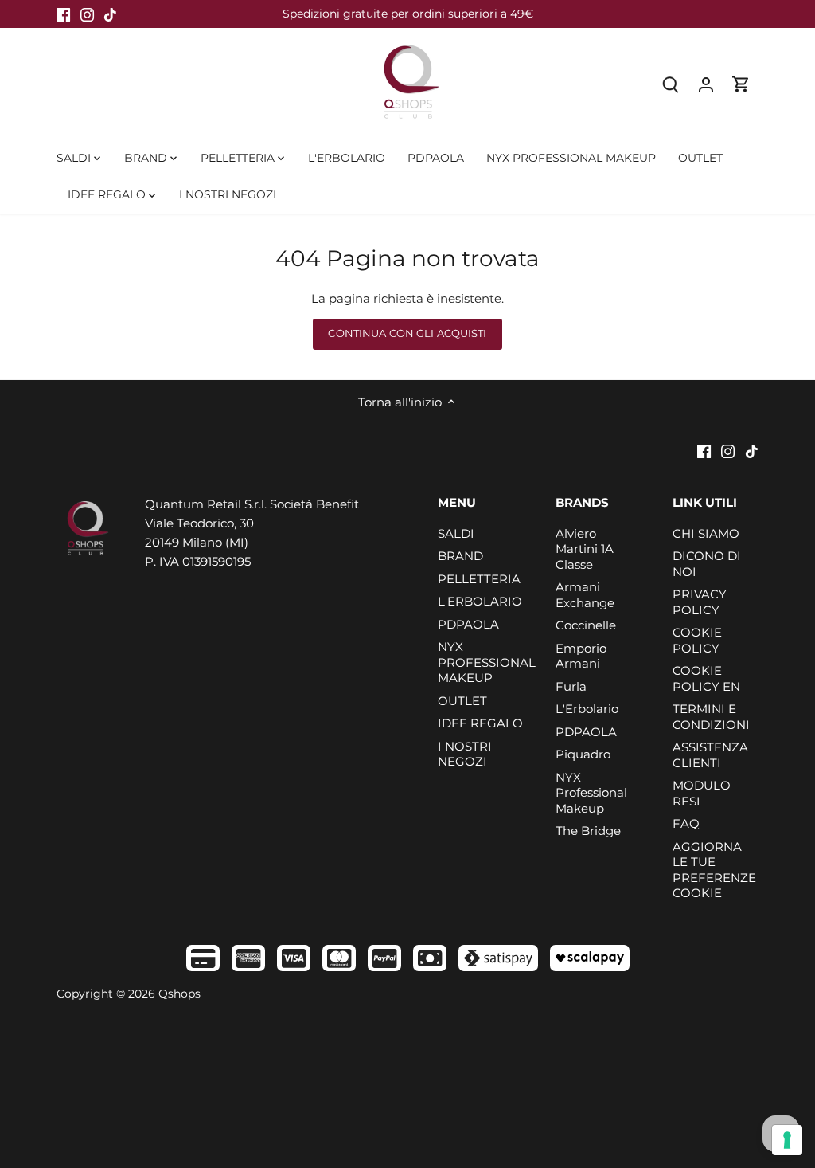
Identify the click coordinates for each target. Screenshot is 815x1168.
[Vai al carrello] (741, 84)
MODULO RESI (702, 793)
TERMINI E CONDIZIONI (711, 716)
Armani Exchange (585, 594)
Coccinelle (586, 625)
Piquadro (583, 754)
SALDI (456, 533)
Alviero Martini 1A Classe (585, 549)
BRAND (460, 555)
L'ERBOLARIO (480, 601)
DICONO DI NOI (707, 563)
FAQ (686, 823)
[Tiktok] (110, 14)
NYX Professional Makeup (591, 793)
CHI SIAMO (706, 533)
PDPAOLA (468, 624)
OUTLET (462, 700)
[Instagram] (87, 14)
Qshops (179, 993)
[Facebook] (63, 14)
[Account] (705, 84)
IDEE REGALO (480, 723)
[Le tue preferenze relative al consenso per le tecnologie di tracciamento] (787, 1140)
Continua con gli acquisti (407, 333)
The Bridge (588, 830)
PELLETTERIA (479, 578)
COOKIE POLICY (697, 640)
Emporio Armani (581, 656)
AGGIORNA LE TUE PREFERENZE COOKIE (714, 870)
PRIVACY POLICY (700, 601)
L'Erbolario (587, 708)
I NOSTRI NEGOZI (465, 754)
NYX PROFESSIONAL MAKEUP (487, 662)
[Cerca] (670, 84)
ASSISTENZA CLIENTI (710, 754)
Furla (571, 686)
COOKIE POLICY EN (706, 678)
